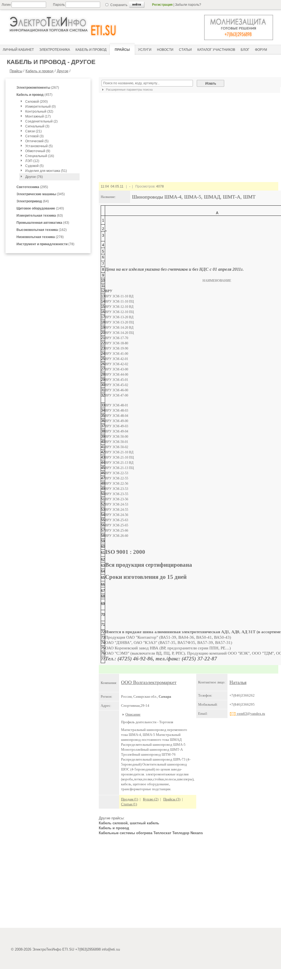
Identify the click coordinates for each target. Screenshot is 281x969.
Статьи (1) (129, 804)
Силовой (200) (36, 102)
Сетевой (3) (34, 136)
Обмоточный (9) (37, 151)
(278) (40, 237)
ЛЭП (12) (32, 161)
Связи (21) (33, 131)
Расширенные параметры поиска (129, 89)
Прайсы (16, 71)
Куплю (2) (150, 799)
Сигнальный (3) (37, 126)
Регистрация (162, 5)
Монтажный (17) (38, 116)
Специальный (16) (39, 156)
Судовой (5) (34, 166)
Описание (132, 714)
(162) (41, 230)
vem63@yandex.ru (250, 713)
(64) (32, 201)
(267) (37, 88)
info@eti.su (111, 949)
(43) (42, 223)
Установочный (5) (39, 146)
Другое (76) (34, 177)
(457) (34, 95)
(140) (40, 208)
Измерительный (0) (40, 106)
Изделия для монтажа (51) (46, 171)
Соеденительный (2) (41, 121)
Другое (62, 71)
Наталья (237, 682)
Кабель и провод (40, 71)
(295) (32, 187)
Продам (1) (129, 799)
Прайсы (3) (171, 799)
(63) (39, 215)
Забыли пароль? (188, 5)
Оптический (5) (37, 141)
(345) (40, 194)
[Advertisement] (188, 883)
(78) (45, 244)
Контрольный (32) (39, 111)
